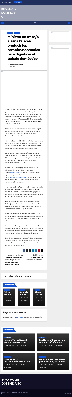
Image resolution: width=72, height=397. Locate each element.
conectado (20, 317)
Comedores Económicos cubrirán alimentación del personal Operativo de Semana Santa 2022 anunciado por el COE (14, 259)
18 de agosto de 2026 (12, 345)
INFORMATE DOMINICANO (8, 12)
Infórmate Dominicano (16, 64)
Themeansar (4, 394)
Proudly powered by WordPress (9, 392)
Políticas (10, 32)
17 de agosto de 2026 (47, 345)
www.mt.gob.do (14, 172)
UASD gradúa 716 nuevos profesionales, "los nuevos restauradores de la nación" (53, 361)
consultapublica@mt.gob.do (18, 177)
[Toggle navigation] (35, 23)
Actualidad (8, 337)
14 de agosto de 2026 (12, 364)
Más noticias (67, 393)
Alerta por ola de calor (39, 294)
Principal (16, 32)
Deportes (42, 337)
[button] (66, 23)
